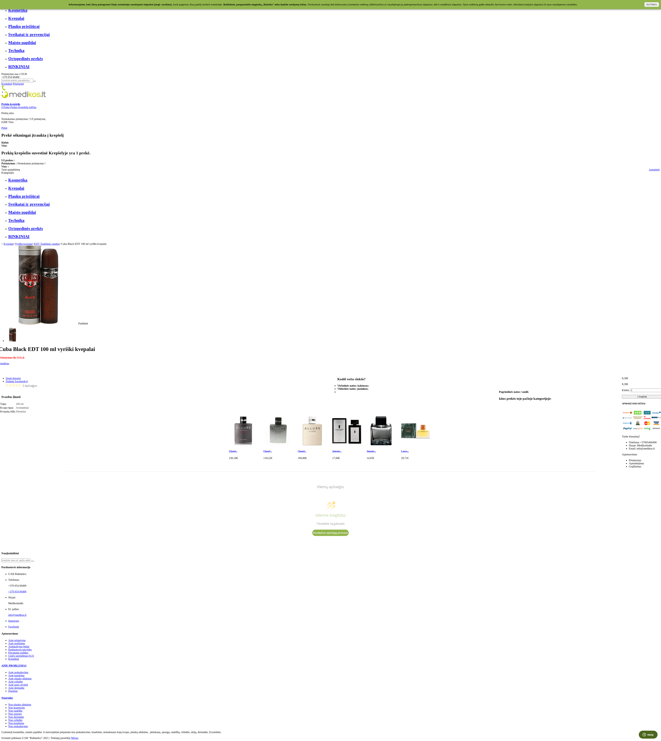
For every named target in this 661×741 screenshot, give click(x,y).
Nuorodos (7, 697)
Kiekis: (626, 390)
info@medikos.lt (17, 615)
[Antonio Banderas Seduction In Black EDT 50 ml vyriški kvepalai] (381, 444)
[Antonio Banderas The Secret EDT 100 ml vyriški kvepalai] (346, 444)
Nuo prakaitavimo (18, 726)
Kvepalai (16, 18)
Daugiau (13, 690)
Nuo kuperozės (16, 707)
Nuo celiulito (15, 720)
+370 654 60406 (17, 591)
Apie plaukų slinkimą (20, 678)
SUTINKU (651, 4)
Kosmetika (17, 10)
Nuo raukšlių (15, 710)
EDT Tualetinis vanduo (47, 243)
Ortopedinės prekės (25, 58)
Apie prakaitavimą (18, 672)
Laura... (405, 451)
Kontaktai (6, 83)
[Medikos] (23, 101)
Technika (16, 50)
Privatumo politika (18, 652)
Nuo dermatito (16, 717)
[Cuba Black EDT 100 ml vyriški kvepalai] (12, 340)
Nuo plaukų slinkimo (19, 704)
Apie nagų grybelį (18, 684)
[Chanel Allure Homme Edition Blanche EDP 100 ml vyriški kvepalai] (312, 444)
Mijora (74, 738)
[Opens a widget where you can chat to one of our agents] (648, 735)
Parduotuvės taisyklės (20, 649)
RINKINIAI (18, 66)
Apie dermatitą (16, 687)
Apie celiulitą (15, 681)
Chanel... (233, 451)
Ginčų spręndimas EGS (21, 655)
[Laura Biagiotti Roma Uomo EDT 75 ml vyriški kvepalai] (415, 444)
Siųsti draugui (13, 378)
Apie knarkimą (16, 675)
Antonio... (337, 451)
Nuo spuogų (15, 713)
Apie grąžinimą (16, 643)
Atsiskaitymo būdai (18, 646)
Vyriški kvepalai (24, 243)
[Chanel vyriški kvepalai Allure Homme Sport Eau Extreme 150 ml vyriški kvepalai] (243, 444)
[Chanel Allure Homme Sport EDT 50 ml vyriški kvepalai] (277, 444)
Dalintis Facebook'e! (17, 381)
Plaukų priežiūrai (24, 26)
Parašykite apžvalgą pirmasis (330, 532)
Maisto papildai (22, 42)
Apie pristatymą (16, 640)
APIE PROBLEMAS (14, 665)
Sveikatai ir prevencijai (29, 34)
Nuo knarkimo (16, 723)
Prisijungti (18, 83)
